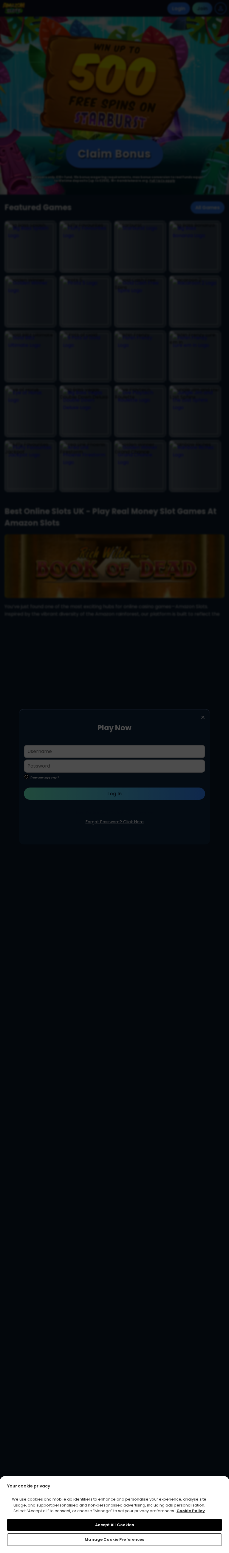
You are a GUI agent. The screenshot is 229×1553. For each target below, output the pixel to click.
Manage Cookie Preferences (114, 1539)
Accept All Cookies (114, 1525)
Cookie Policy (191, 1511)
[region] (114, 1514)
